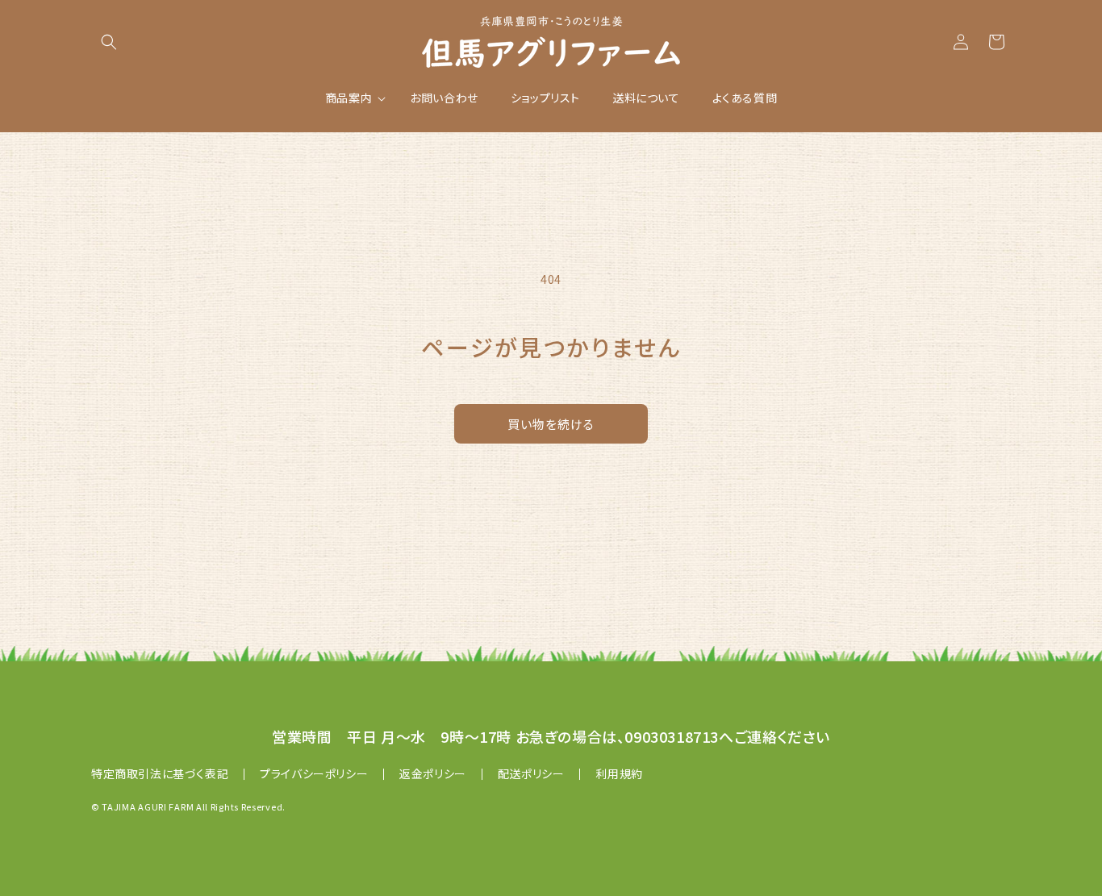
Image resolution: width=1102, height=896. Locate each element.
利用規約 (618, 773)
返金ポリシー (432, 773)
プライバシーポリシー (314, 773)
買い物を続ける (551, 423)
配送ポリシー (531, 773)
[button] (109, 42)
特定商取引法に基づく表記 (159, 773)
